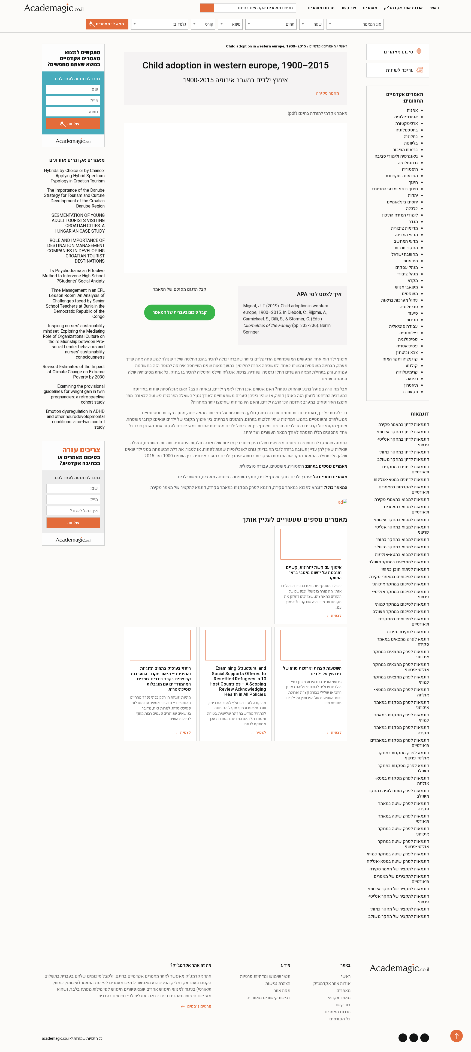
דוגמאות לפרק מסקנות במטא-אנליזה (402, 781)
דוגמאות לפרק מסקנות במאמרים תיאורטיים (399, 743)
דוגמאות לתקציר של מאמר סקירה (399, 869)
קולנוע (412, 365)
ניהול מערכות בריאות (399, 300)
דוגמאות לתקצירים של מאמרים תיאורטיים (401, 879)
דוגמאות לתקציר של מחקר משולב (398, 916)
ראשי (434, 8)
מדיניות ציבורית (404, 228)
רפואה (412, 378)
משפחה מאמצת (216, 477)
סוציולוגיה (409, 306)
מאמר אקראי (339, 997)
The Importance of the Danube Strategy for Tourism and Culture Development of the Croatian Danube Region (74, 198)
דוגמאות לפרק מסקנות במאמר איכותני (401, 705)
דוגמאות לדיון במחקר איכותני (403, 432)
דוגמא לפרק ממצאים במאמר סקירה (403, 642)
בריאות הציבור (405, 149)
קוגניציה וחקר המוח (400, 359)
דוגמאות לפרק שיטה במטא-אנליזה (398, 861)
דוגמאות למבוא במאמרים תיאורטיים (406, 509)
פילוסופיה (409, 333)
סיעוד (412, 313)
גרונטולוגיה (408, 163)
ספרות (412, 320)
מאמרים (370, 8)
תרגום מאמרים (321, 8)
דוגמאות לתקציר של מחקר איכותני (398, 889)
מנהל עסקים (406, 267)
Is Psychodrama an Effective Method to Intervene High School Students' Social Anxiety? (73, 275)
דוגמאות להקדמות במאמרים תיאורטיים (404, 489)
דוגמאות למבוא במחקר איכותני (401, 519)
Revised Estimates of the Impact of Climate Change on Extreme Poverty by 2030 (74, 371)
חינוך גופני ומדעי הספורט (395, 189)
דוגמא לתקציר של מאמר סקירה (178, 487)
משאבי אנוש (406, 287)
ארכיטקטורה (406, 123)
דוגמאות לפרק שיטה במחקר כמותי (398, 854)
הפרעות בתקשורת (402, 176)
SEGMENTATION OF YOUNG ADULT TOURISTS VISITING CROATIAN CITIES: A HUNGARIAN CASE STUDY (78, 223)
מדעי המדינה (406, 235)
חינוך (413, 182)
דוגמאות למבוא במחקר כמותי (402, 539)
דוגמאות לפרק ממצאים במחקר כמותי (401, 680)
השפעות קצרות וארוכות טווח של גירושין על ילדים (312, 671)
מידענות (410, 261)
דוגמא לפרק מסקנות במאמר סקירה (239, 487)
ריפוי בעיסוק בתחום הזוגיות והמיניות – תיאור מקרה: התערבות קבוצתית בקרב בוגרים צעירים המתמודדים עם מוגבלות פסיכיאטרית (161, 679)
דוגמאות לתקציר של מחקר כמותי (399, 909)
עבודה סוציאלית (403, 326)
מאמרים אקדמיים (322, 46)
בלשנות (411, 143)
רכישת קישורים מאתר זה (268, 997)
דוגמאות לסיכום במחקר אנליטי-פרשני (400, 594)
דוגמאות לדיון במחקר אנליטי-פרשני (402, 442)
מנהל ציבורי (407, 274)
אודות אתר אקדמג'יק (403, 8)
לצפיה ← (334, 615)
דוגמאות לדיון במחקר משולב (403, 459)
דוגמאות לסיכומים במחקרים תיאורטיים (403, 621)
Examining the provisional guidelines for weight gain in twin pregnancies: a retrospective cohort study (74, 394)
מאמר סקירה (327, 93)
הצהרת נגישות (277, 983)
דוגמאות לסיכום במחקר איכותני (400, 584)
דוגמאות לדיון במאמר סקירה (404, 424)
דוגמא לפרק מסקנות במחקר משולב (403, 768)
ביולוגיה (411, 136)
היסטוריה (410, 169)
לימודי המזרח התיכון (400, 215)
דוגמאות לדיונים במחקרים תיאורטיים (405, 469)
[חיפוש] (207, 8)
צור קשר (348, 8)
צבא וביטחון (407, 352)
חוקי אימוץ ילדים (273, 477)
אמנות (412, 110)
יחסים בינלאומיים (402, 202)
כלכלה (412, 208)
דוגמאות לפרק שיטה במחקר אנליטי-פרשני (403, 844)
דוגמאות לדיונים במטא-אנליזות (401, 479)
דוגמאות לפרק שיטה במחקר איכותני (403, 831)
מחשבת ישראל (404, 254)
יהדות (413, 195)
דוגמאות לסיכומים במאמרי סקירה (399, 576)
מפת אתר (282, 990)
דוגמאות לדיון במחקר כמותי (404, 452)
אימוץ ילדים (301, 477)
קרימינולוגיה (407, 372)
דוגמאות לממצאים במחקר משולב (399, 562)
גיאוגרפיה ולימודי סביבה (396, 156)
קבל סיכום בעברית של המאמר (180, 312)
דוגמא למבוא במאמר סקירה (298, 487)
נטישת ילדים (189, 477)
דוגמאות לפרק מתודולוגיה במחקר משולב (399, 793)
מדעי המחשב (406, 241)
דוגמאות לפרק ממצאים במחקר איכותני (401, 654)
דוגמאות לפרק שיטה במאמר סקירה (403, 806)
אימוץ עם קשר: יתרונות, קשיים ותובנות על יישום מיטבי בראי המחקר (314, 572)
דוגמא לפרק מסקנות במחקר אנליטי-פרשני (403, 755)
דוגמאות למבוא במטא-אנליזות (402, 554)
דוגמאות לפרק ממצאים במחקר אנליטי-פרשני (401, 667)
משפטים (410, 293)
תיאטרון (411, 385)
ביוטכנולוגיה (407, 130)
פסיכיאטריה (407, 346)
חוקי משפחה (244, 477)
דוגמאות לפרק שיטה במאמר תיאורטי (403, 819)
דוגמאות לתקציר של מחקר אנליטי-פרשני (398, 899)
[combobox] (355, 24)
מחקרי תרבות (406, 248)
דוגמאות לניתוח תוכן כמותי (405, 569)
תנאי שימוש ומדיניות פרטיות (265, 976)
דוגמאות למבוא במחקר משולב (401, 547)
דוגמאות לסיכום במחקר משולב (401, 611)
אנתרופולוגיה (406, 117)
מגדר (413, 221)
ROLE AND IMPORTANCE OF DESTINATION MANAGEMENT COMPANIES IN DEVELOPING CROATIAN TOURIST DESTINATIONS (76, 251)
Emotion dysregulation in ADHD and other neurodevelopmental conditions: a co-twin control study (75, 419)
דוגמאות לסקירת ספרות (408, 632)
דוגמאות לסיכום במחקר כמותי (402, 604)
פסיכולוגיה (408, 339)
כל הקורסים (340, 1019)
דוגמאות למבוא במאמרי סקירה (402, 499)
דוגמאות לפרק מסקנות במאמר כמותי (401, 717)
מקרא (412, 280)
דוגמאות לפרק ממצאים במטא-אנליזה (401, 692)
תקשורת (410, 392)
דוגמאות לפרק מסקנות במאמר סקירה (401, 730)
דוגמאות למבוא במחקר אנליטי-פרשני (401, 530)
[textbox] (355, 24)
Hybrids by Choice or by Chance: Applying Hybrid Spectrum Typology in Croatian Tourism (74, 175)
